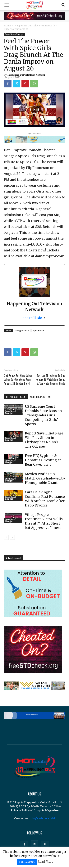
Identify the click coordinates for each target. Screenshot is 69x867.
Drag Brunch (22, 330)
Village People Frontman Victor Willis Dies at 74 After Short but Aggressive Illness (44, 521)
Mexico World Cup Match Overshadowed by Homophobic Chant (45, 478)
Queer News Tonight (16, 29)
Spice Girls (38, 330)
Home (7, 25)
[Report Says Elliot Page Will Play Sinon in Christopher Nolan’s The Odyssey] (13, 436)
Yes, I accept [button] (26, 861)
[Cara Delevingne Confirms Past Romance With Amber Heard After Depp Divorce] (13, 495)
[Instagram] (34, 844)
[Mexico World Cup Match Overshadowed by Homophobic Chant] (13, 477)
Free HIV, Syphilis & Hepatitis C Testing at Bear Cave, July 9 (43, 460)
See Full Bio (32, 318)
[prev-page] (6, 537)
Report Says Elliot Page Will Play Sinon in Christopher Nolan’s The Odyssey (44, 440)
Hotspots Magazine (45, 810)
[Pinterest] (25, 83)
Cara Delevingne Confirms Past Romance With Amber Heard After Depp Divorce (45, 498)
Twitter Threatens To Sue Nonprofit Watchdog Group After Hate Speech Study (50, 379)
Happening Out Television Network (35, 25)
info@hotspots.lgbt (42, 818)
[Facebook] (8, 83)
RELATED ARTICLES (15, 397)
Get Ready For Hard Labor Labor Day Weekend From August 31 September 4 (18, 379)
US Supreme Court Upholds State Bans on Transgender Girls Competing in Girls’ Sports (43, 415)
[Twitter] (16, 83)
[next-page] (12, 537)
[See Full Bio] (44, 318)
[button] (6, 5)
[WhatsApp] (34, 83)
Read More (45, 861)
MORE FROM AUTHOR (40, 397)
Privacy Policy (20, 810)
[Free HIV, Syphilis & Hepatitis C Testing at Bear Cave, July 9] (13, 459)
